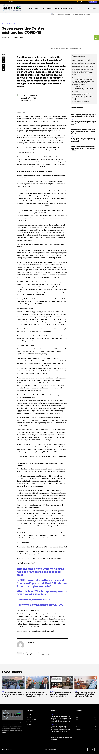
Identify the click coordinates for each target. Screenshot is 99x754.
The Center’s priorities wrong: (81, 101)
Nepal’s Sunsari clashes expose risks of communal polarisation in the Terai (13, 694)
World (15, 24)
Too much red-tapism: (79, 84)
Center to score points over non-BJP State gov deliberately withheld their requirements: (82, 98)
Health (3, 24)
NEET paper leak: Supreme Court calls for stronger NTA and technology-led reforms (83, 131)
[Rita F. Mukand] (20, 645)
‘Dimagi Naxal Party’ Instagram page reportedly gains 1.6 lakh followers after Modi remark (84, 140)
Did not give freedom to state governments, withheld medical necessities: (83, 78)
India (7, 24)
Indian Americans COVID (44, 653)
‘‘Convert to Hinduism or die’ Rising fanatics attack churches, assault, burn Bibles (61, 737)
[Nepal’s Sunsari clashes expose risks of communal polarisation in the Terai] (13, 682)
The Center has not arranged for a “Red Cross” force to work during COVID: (83, 81)
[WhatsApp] (3, 69)
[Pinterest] (3, 65)
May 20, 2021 (56, 605)
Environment (54, 724)
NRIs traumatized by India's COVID (26, 655)
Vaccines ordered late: (79, 86)
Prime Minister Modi (43, 655)
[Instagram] (92, 749)
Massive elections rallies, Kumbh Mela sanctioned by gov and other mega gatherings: (82, 89)
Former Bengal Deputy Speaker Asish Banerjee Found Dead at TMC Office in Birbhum (83, 148)
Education (73, 128)
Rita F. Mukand (18, 37)
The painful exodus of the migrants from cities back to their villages (83, 93)
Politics (11, 24)
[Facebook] (3, 58)
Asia (72, 112)
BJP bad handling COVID (29, 653)
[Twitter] (3, 61)
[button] (77, 8)
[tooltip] (96, 37)
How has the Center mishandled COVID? (84, 76)
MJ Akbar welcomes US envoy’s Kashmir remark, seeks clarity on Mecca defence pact (84, 123)
